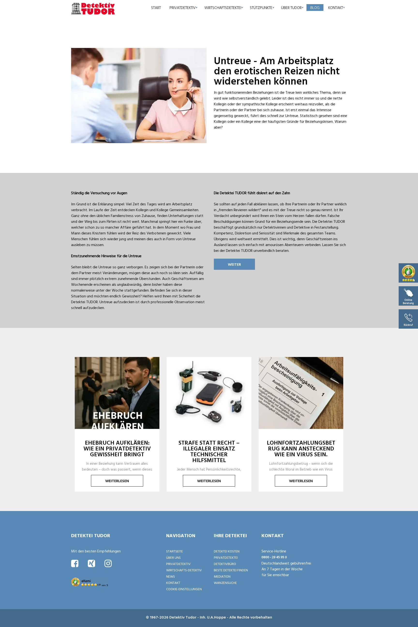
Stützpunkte (261, 7)
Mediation (222, 576)
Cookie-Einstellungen (184, 588)
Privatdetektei (226, 557)
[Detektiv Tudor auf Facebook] (74, 563)
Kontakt (335, 7)
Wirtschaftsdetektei (222, 7)
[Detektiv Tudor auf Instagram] (108, 563)
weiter (234, 264)
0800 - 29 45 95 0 (274, 556)
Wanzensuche (225, 582)
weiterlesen (117, 481)
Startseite (174, 551)
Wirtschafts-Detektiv (184, 570)
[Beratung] (408, 295)
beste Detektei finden (231, 570)
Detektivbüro (225, 563)
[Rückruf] (408, 318)
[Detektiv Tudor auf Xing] (91, 563)
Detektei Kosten (226, 551)
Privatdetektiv (183, 7)
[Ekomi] (408, 272)
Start (156, 7)
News (170, 576)
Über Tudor (291, 7)
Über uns (173, 557)
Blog (315, 7)
